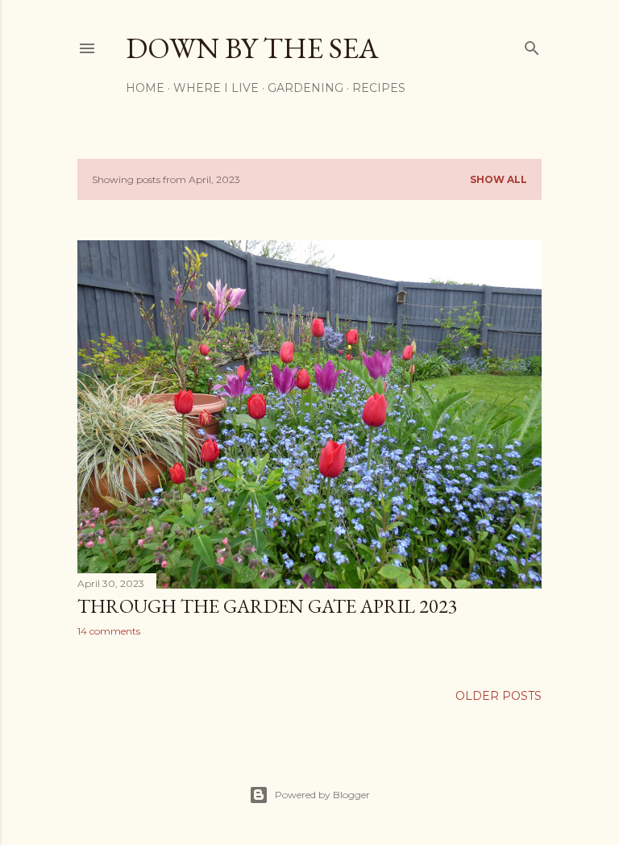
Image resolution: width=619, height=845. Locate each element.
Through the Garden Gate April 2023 (267, 605)
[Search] (532, 44)
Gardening (305, 88)
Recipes (378, 88)
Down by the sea (252, 48)
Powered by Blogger (322, 795)
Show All (498, 179)
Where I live (216, 88)
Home (145, 88)
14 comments (108, 631)
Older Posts (498, 696)
